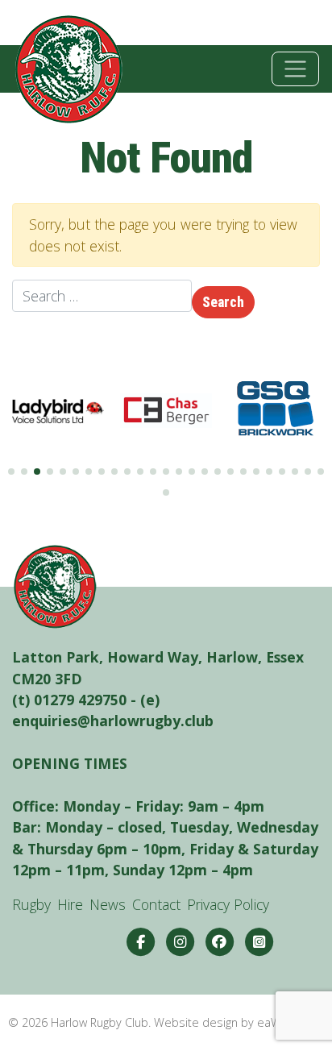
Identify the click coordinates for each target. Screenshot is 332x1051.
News (107, 904)
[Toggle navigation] (295, 69)
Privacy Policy (228, 904)
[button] (11, 471)
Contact (156, 904)
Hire (70, 904)
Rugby (31, 904)
